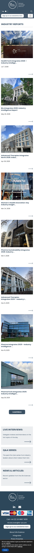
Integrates (17, 535)
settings (20, 546)
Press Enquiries (17, 539)
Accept (5, 550)
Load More (17, 412)
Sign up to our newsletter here (12, 16)
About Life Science (17, 532)
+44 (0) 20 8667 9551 (18, 519)
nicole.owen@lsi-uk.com (17, 523)
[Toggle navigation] (30, 16)
